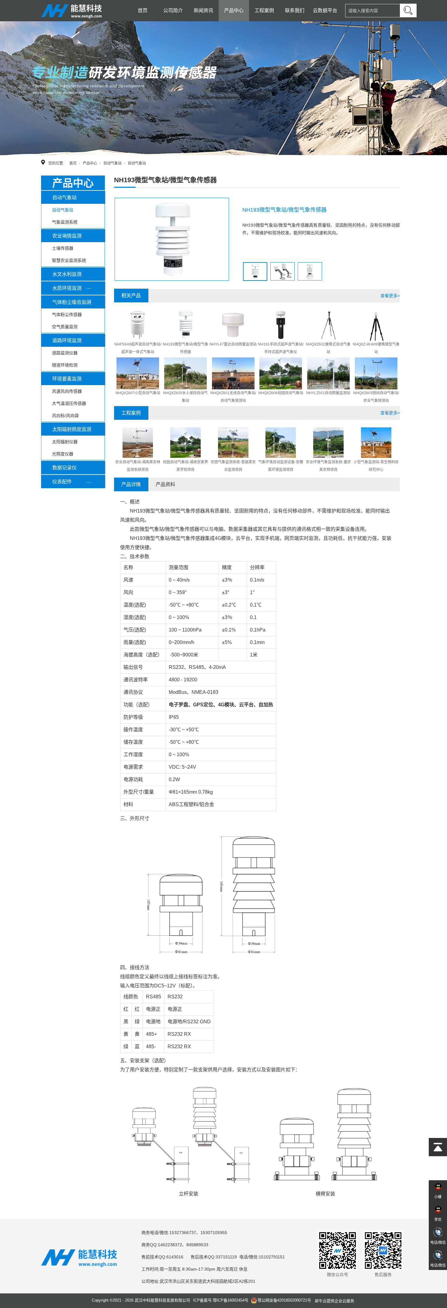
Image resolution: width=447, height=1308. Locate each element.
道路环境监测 (66, 340)
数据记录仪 (64, 467)
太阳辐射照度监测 (71, 429)
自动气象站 (112, 163)
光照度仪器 (62, 453)
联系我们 (294, 10)
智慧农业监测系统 (69, 260)
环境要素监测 (66, 378)
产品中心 (234, 10)
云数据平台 (325, 10)
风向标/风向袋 (65, 415)
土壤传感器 (62, 248)
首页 (142, 10)
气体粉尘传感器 (67, 314)
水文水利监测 (66, 274)
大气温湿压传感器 (69, 403)
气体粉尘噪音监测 (71, 302)
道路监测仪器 (65, 352)
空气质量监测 (65, 326)
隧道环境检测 (65, 365)
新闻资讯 (203, 10)
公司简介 (173, 10)
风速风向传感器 (67, 391)
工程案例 (264, 10)
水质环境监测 (66, 288)
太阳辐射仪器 (65, 441)
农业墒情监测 (66, 235)
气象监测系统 (65, 222)
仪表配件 (62, 481)
